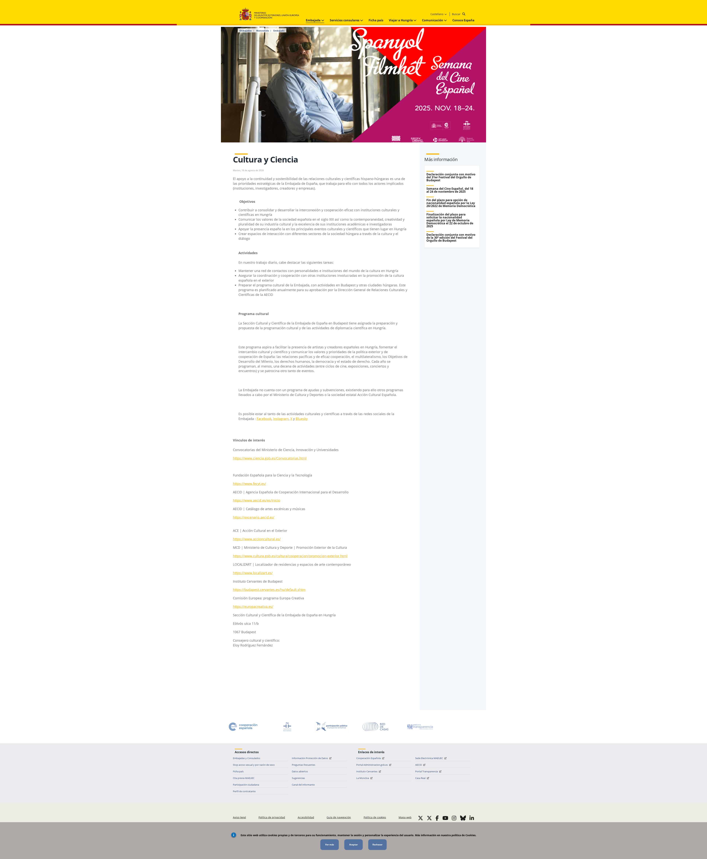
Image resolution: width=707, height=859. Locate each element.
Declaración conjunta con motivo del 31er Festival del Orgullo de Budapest (450, 177)
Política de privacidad (271, 817)
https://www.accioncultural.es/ (257, 539)
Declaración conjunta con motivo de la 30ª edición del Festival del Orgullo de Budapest (450, 238)
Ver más (329, 844)
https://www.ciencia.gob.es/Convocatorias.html (270, 458)
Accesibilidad (306, 817)
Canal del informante (303, 784)
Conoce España (463, 20)
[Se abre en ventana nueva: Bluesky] (463, 817)
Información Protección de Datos (310, 758)
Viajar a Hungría (401, 20)
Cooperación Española (368, 758)
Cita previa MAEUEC (243, 778)
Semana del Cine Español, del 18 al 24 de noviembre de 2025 (449, 190)
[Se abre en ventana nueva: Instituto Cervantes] (287, 726)
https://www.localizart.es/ (253, 573)
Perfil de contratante (244, 791)
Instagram (281, 418)
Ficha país (376, 20)
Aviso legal (239, 817)
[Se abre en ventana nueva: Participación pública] (331, 726)
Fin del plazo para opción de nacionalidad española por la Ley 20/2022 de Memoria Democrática (450, 203)
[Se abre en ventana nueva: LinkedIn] (471, 817)
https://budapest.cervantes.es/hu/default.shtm (269, 589)
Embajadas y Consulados (246, 758)
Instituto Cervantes (367, 771)
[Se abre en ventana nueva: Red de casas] (375, 726)
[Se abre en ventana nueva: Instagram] (454, 817)
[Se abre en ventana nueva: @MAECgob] (420, 817)
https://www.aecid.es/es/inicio (256, 500)
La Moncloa (363, 778)
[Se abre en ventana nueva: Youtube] (445, 817)
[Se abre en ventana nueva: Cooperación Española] (243, 726)
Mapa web (405, 817)
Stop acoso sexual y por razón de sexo (254, 764)
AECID (418, 764)
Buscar (456, 14)
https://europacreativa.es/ (253, 606)
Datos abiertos (300, 771)
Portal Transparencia (426, 771)
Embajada (313, 20)
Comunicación (433, 20)
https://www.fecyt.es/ (249, 483)
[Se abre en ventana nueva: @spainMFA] (429, 817)
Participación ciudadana (246, 784)
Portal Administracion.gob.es (372, 764)
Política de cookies (375, 817)
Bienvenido (262, 31)
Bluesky (302, 418)
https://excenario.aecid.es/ (253, 517)
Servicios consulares (345, 20)
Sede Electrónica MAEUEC (429, 758)
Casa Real (420, 778)
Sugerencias (298, 778)
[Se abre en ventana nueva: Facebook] (437, 817)
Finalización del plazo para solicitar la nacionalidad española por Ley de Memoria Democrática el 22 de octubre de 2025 (449, 220)
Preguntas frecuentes (303, 764)
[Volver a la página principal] (271, 14)
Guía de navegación (339, 817)
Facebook (264, 418)
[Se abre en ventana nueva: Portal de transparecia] (419, 726)
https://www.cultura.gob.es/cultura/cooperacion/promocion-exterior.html (290, 556)
